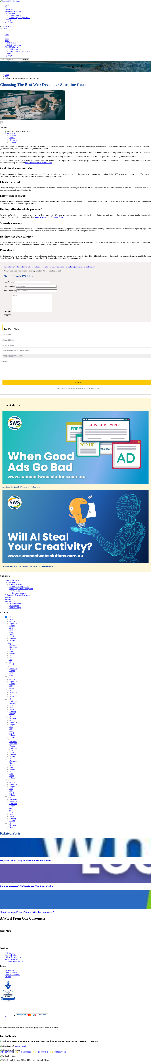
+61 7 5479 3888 (6, 1052)
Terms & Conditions (12, 975)
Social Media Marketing (18, 593)
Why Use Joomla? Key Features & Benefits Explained (26, 860)
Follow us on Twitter (51, 267)
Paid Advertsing (15, 16)
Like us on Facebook (35, 267)
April (11, 634)
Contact (7, 942)
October (12, 621)
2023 (9, 662)
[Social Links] (5, 1017)
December (13, 645)
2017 (9, 740)
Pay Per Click (14, 591)
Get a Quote (9, 970)
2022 (9, 666)
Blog (6, 77)
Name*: (7, 282)
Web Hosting (14, 606)
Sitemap (8, 977)
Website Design (10, 9)
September (13, 623)
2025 (9, 617)
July (11, 628)
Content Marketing (16, 584)
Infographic (9, 599)
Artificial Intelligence (12, 580)
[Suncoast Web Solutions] (10, 1)
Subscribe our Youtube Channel (15, 267)
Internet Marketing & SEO (19, 587)
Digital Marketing (11, 13)
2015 (9, 780)
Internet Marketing (12, 959)
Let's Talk (3, 28)
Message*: (8, 311)
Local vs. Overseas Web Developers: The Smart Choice (26, 886)
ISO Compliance (11, 972)
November (13, 619)
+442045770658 (60, 1052)
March (11, 636)
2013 (9, 823)
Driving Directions (23, 1056)
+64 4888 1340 (42, 1052)
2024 (9, 643)
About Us (8, 939)
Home (7, 5)
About (7, 7)
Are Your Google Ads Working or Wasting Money (22, 487)
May (11, 632)
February (12, 638)
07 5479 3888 (7, 26)
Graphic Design (11, 955)
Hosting (8, 20)
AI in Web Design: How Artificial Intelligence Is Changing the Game (29, 566)
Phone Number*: (10, 291)
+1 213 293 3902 (25, 1052)
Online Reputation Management (21, 589)
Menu (7, 35)
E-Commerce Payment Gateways (17, 595)
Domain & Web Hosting (14, 961)
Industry (8, 597)
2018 (9, 716)
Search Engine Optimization (19, 18)
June (11, 630)
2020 (9, 690)
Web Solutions (10, 601)
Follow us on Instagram (69, 267)
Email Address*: (10, 286)
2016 (9, 759)
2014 (9, 797)
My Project (9, 22)
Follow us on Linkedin (86, 267)
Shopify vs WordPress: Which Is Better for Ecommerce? (27, 912)
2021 (9, 677)
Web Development (16, 604)
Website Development (13, 11)
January (12, 640)
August (12, 626)
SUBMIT (7, 316)
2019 (9, 699)
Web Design (9, 953)
